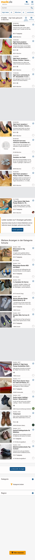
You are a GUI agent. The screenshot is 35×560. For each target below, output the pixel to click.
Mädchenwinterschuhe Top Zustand (21, 448)
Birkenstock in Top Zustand (19, 250)
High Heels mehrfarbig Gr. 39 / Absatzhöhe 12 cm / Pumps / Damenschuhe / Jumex (21, 76)
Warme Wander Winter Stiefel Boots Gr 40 (20, 299)
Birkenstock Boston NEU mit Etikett (21, 266)
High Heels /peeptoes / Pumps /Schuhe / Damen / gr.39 (21, 174)
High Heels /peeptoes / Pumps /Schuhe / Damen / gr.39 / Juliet (21, 59)
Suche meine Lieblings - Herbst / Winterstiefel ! (21, 398)
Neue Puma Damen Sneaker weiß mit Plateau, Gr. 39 (21, 381)
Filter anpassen (19, 553)
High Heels (5, 12)
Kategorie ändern (18, 484)
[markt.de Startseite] (6, 2)
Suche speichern (26, 20)
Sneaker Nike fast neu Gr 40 (21, 316)
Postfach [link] (27, 4)
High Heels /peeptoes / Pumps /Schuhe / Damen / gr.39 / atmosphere (21, 125)
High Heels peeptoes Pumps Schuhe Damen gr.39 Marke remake (20, 43)
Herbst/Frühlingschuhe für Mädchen (21, 431)
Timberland (16, 414)
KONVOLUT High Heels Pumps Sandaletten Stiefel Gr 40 (21, 365)
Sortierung (31, 19)
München (18, 12)
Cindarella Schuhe (19, 25)
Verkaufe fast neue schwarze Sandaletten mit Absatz (21, 141)
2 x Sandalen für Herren (20, 282)
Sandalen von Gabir (19, 157)
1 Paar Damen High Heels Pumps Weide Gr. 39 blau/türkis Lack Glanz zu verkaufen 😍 (21, 202)
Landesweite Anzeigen (17, 469)
